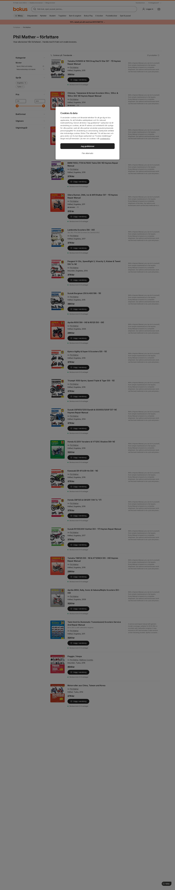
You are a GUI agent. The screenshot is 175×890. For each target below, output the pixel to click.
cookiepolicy (105, 139)
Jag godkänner (88, 146)
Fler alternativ (87, 153)
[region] (87, 133)
